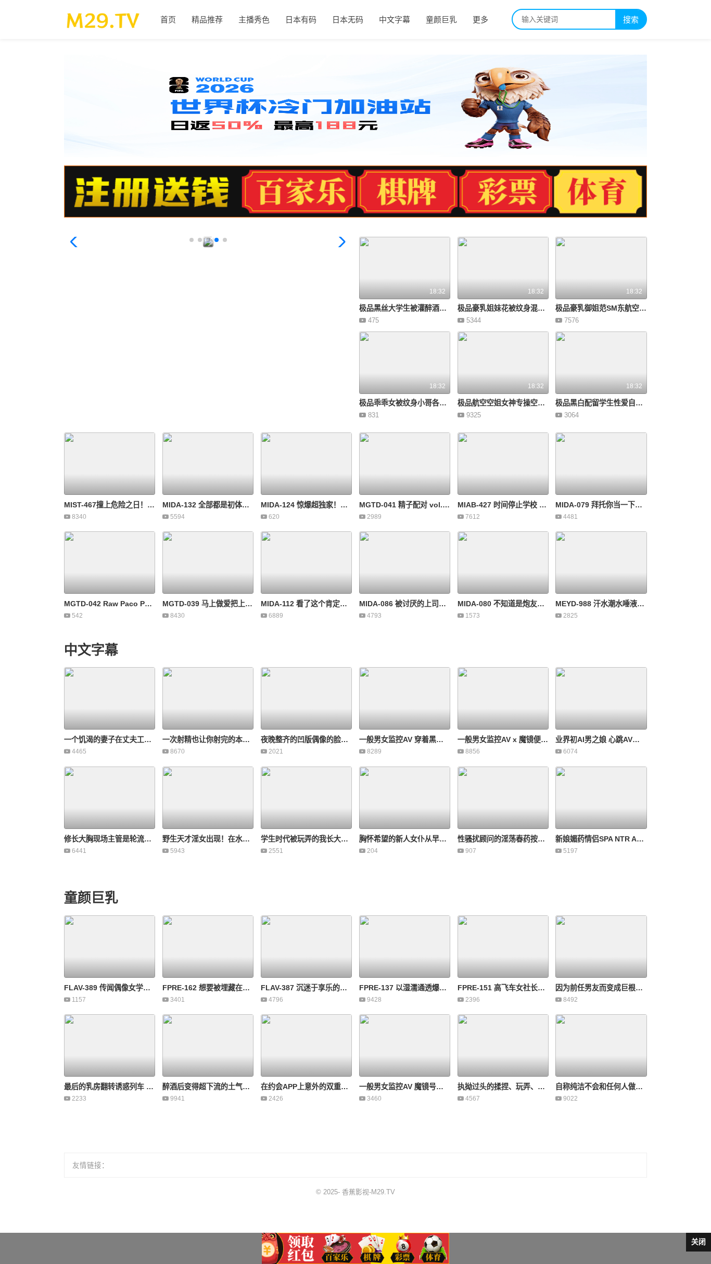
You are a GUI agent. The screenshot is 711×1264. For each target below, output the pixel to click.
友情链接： (90, 1165)
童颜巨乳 (441, 19)
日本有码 (300, 19)
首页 (168, 19)
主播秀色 (254, 19)
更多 (480, 19)
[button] (76, 242)
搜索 (631, 19)
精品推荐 (207, 19)
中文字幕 (394, 19)
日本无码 (347, 19)
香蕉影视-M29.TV (368, 1192)
